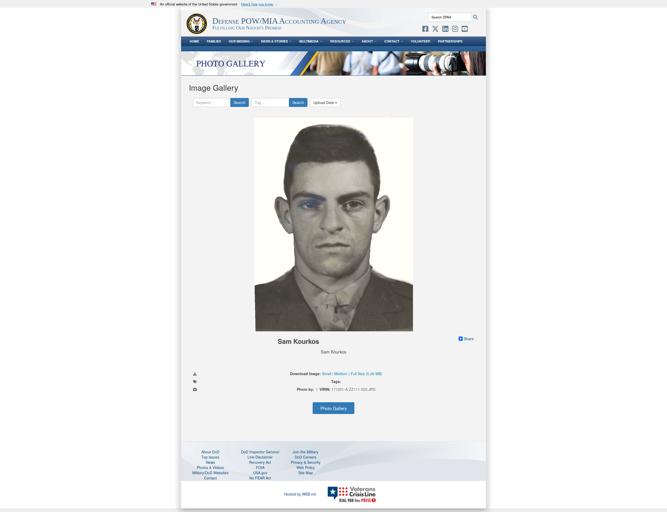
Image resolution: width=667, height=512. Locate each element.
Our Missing (239, 41)
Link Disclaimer (260, 457)
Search (239, 102)
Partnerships (450, 41)
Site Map (305, 472)
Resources (340, 41)
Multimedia (309, 41)
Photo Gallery (333, 408)
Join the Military (305, 451)
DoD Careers (305, 457)
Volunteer (420, 41)
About (367, 41)
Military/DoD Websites (210, 472)
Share (469, 339)
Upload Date (324, 102)
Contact (391, 41)
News (210, 462)
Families (214, 41)
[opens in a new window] (425, 29)
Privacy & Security (305, 462)
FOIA (260, 467)
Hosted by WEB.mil (300, 494)
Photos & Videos (210, 467)
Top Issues (210, 457)
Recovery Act (260, 462)
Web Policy (306, 467)
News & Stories (274, 41)
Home (194, 41)
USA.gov (260, 472)
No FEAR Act (260, 477)
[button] (260, 4)
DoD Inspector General (260, 451)
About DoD (210, 451)
